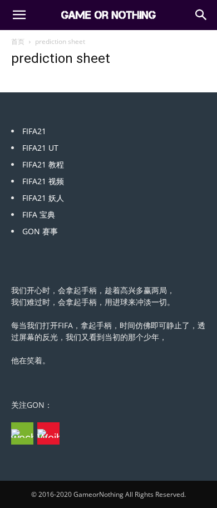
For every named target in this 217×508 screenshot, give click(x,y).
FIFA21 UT (40, 147)
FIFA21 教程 (43, 164)
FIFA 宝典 (38, 214)
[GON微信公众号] (22, 433)
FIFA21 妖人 (43, 198)
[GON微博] (48, 433)
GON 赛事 (40, 231)
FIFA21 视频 (43, 181)
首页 (17, 41)
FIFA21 (34, 131)
